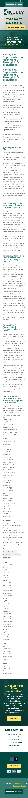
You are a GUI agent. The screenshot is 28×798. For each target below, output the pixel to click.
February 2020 (7, 459)
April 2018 (6, 516)
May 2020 (6, 452)
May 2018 (6, 514)
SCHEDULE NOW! (14, 718)
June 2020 (6, 449)
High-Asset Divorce (8, 432)
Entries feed (6, 668)
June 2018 (6, 511)
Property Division (8, 435)
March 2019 (6, 488)
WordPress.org (7, 673)
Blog (4, 422)
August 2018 (6, 506)
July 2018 (5, 508)
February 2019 (7, 490)
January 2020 (7, 462)
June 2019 (6, 480)
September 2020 (8, 441)
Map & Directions (14, 739)
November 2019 (7, 467)
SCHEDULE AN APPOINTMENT (16, 27)
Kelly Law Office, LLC (16, 783)
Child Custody (7, 424)
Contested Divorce (8, 429)
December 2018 (7, 495)
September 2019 (8, 472)
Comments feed (7, 671)
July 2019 (5, 477)
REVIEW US (14, 766)
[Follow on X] (16, 759)
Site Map (23, 786)
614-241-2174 (14, 23)
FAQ (4, 141)
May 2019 (6, 483)
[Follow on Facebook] (12, 759)
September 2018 (8, 503)
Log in (5, 666)
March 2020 (6, 457)
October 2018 (7, 501)
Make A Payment (15, 5)
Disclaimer (16, 786)
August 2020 (6, 444)
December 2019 (7, 465)
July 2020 (5, 447)
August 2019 (6, 475)
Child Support (7, 427)
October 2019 (7, 470)
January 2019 (7, 493)
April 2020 (6, 454)
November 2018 (7, 498)
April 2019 (6, 485)
